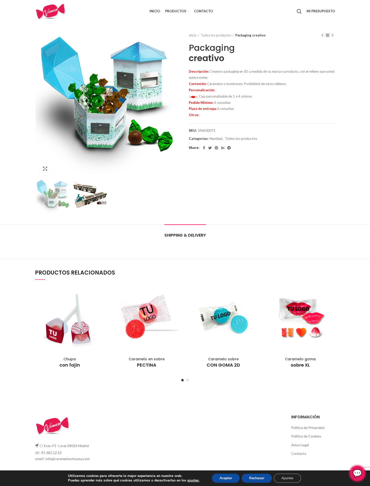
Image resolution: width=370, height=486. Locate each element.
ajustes (193, 480)
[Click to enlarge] (45, 168)
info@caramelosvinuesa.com (67, 459)
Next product (332, 35)
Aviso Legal (300, 445)
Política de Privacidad (307, 427)
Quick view (100, 293)
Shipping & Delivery (185, 235)
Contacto (298, 453)
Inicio (193, 35)
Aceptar (225, 478)
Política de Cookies (306, 436)
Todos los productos (216, 35)
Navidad (216, 139)
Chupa (69, 362)
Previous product (322, 35)
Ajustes (287, 478)
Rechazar (256, 478)
